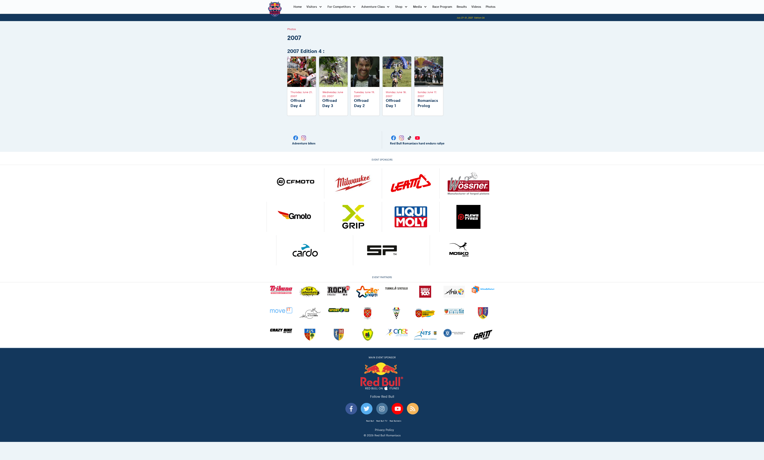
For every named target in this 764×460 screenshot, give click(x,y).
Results (462, 6)
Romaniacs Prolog (428, 103)
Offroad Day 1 (393, 103)
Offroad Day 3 (329, 103)
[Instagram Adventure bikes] (303, 137)
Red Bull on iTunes (382, 388)
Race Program (442, 6)
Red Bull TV (381, 421)
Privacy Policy (384, 430)
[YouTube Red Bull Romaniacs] (417, 137)
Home (297, 6)
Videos (476, 6)
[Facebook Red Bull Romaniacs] (394, 137)
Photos (490, 6)
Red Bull (370, 421)
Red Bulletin (395, 421)
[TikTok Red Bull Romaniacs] (410, 137)
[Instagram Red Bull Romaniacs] (402, 137)
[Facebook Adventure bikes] (296, 137)
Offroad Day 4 (297, 103)
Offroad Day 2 (361, 103)
